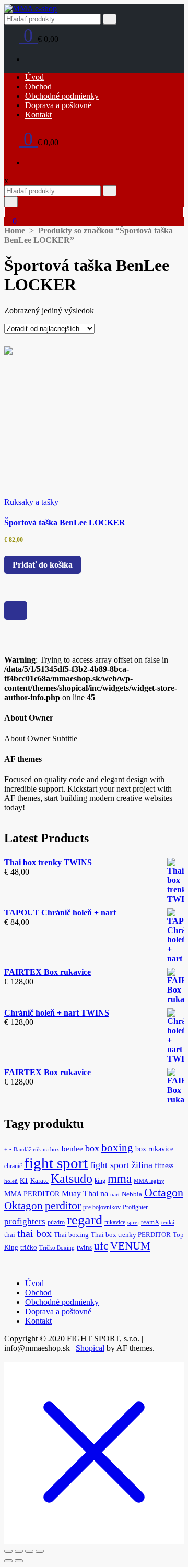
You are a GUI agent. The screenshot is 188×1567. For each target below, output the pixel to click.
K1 (24, 1180)
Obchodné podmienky (62, 95)
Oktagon (23, 1205)
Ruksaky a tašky (31, 502)
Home (14, 230)
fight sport (56, 1162)
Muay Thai (80, 1193)
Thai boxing (71, 1235)
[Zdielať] (29, 1551)
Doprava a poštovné (58, 105)
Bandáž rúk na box (37, 1149)
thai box (34, 1233)
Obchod (38, 86)
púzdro (56, 1222)
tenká (167, 1223)
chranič (13, 1166)
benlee (72, 1148)
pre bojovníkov (102, 1207)
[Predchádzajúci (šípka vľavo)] (8, 1560)
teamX (150, 1222)
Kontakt (38, 114)
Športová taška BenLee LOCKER (64, 522)
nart (115, 1194)
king (100, 1180)
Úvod (34, 77)
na (104, 1193)
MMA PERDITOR (32, 1193)
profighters (24, 1222)
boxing (117, 1147)
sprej (133, 1223)
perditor (63, 1205)
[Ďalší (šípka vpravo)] (19, 1560)
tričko (28, 1247)
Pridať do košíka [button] (43, 564)
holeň (11, 1181)
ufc (101, 1246)
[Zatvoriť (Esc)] (40, 1551)
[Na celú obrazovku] (19, 1551)
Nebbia (132, 1194)
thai (9, 1235)
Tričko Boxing (57, 1248)
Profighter (135, 1207)
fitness (164, 1166)
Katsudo (71, 1178)
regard (84, 1220)
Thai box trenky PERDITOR (131, 1235)
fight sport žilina (121, 1165)
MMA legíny (149, 1181)
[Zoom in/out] (8, 1551)
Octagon (163, 1192)
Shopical (90, 1348)
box (92, 1148)
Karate (39, 1180)
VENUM (130, 1246)
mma (120, 1178)
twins (84, 1247)
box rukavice (154, 1149)
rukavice (114, 1222)
